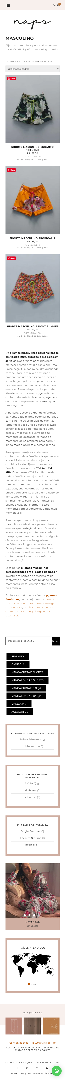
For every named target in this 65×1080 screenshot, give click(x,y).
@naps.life (32, 926)
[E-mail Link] (47, 1068)
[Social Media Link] (17, 1068)
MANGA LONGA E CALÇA (26, 696)
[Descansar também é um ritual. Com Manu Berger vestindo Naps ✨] (32, 1026)
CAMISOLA (18, 664)
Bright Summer (31, 831)
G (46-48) (30, 796)
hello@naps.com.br (44, 1043)
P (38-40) (30, 783)
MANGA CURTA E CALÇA (26, 688)
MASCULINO (19, 703)
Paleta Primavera (30, 739)
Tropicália (31, 844)
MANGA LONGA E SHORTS (28, 680)
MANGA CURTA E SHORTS (27, 672)
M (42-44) (30, 790)
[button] (57, 1071)
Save (12, 78)
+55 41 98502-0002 (18, 1043)
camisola (14, 615)
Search (55, 641)
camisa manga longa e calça (33, 611)
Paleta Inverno (31, 746)
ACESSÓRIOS (20, 711)
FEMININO (18, 656)
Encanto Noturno (31, 837)
